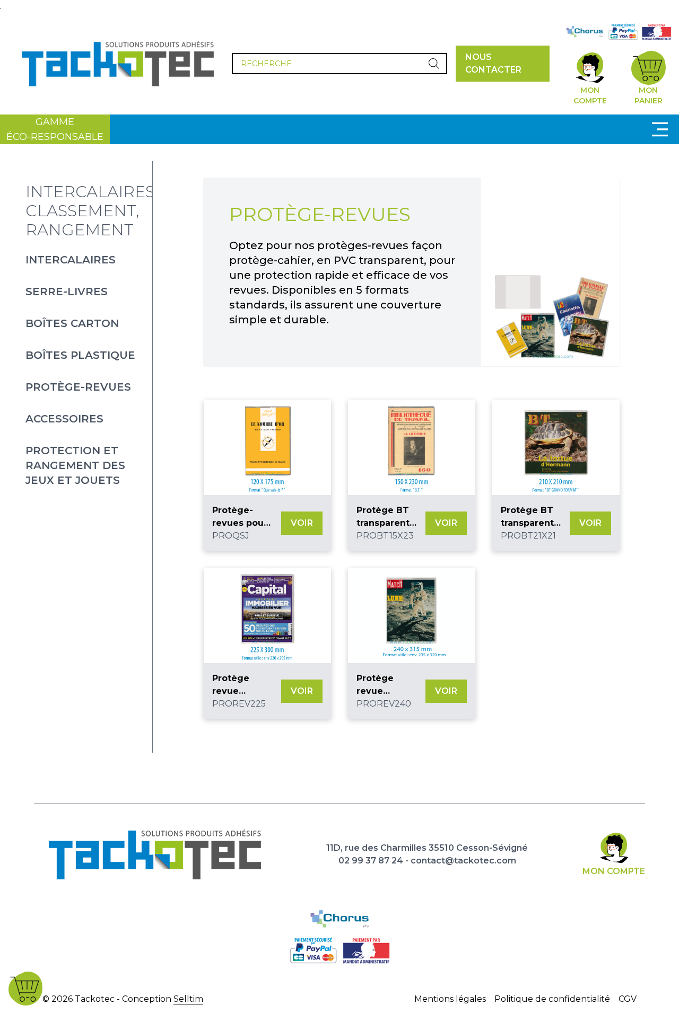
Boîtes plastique (80, 355)
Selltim (188, 999)
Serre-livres (66, 291)
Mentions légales (450, 999)
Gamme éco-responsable (54, 129)
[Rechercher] (434, 63)
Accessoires (64, 418)
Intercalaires (70, 259)
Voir (302, 523)
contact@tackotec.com (463, 861)
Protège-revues (78, 387)
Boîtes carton (72, 323)
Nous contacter (493, 63)
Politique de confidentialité (552, 999)
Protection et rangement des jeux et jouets (75, 465)
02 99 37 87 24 (370, 861)
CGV (628, 999)
